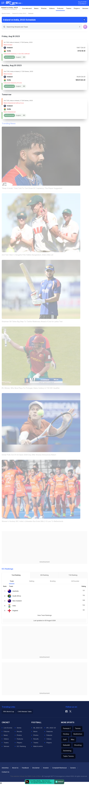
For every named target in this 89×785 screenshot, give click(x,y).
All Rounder (75, 581)
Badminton (77, 734)
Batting (31, 581)
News (36, 8)
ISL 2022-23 (37, 728)
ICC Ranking (21, 746)
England (15, 610)
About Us (15, 768)
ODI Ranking (44, 575)
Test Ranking (16, 575)
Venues (6, 746)
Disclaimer (36, 768)
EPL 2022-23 (51, 728)
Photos (44, 8)
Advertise (5, 768)
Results (19, 731)
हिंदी (24, 57)
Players (19, 742)
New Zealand (17, 601)
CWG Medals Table (25, 711)
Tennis (78, 728)
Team (12, 581)
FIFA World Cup (8, 711)
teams (68, 8)
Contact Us (5, 772)
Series (19, 728)
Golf (65, 739)
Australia (16, 591)
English (18, 57)
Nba (72, 739)
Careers (73, 768)
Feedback (25, 768)
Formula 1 (67, 728)
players (77, 8)
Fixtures (60, 8)
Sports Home (6, 13)
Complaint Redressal (59, 768)
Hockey (66, 734)
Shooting (77, 745)
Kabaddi (66, 745)
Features (20, 739)
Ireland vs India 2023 (19, 13)
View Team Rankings (44, 615)
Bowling (53, 581)
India (14, 606)
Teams (6, 742)
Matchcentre (38, 746)
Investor (46, 768)
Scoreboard (27, 8)
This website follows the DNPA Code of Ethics (26, 776)
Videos (52, 8)
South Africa (17, 596)
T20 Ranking (73, 575)
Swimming (67, 751)
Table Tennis (68, 756)
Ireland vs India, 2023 (9, 8)
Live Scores (8, 728)
